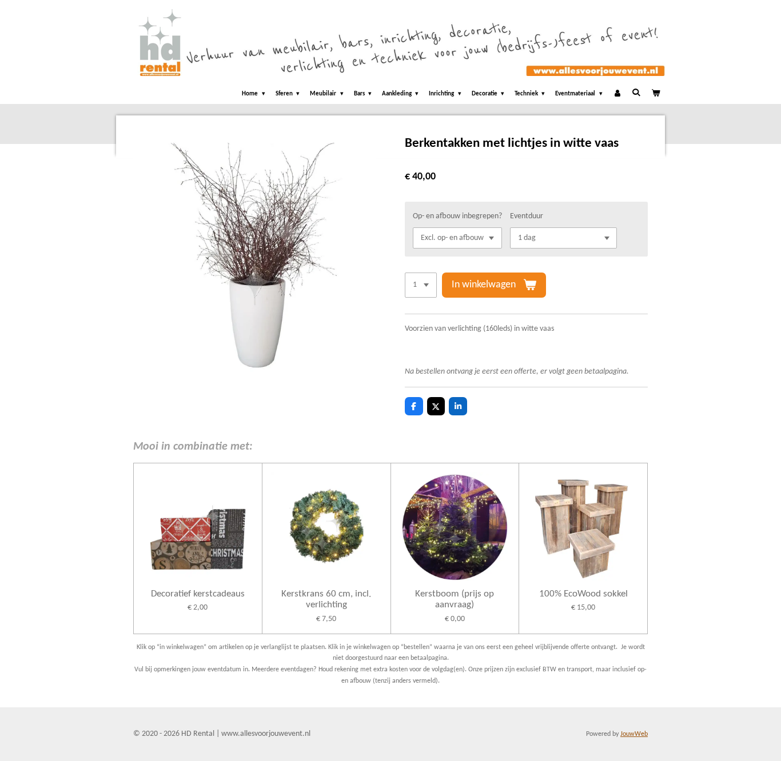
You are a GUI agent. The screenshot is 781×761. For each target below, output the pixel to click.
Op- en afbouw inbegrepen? (457, 216)
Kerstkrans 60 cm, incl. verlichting (326, 599)
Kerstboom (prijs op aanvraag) (454, 599)
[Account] (617, 94)
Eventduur (526, 216)
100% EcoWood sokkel (583, 594)
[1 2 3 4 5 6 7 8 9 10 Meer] (421, 285)
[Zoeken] (636, 93)
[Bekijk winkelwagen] (655, 94)
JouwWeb (634, 734)
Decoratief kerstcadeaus (198, 594)
